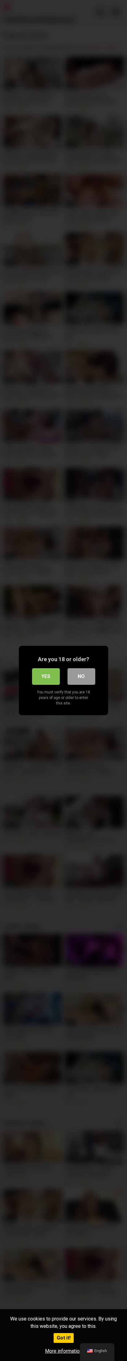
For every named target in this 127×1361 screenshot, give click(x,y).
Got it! (64, 1338)
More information (63, 1351)
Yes (45, 676)
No (81, 676)
